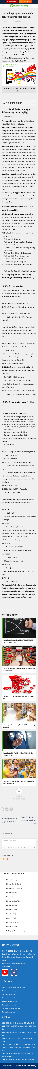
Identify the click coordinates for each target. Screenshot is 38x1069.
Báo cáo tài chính (11, 926)
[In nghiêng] (6, 847)
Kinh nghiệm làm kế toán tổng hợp (16, 931)
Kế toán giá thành (11, 909)
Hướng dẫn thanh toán (9, 1001)
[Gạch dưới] (8, 847)
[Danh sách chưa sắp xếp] (16, 847)
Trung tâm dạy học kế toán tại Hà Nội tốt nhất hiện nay (28, 820)
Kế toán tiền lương (12, 905)
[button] (3, 6)
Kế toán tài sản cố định (13, 901)
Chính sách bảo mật (9, 998)
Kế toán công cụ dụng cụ (14, 888)
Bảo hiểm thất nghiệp (12, 922)
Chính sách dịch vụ (8, 1012)
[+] (29, 847)
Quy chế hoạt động (8, 994)
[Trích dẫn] (19, 847)
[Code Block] (21, 847)
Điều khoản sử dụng (9, 991)
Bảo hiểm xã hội (11, 914)
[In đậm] (3, 847)
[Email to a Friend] (11, 809)
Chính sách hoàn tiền (9, 1005)
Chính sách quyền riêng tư (11, 1008)
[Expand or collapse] (34, 103)
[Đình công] (11, 847)
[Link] (24, 847)
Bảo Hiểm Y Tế (11, 918)
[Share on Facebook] (3, 809)
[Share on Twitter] (7, 809)
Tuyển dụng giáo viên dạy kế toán (13, 987)
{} (26, 847)
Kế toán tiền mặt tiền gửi (14, 884)
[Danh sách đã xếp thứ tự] (13, 847)
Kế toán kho (10, 897)
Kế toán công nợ (11, 892)
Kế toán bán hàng (11, 880)
